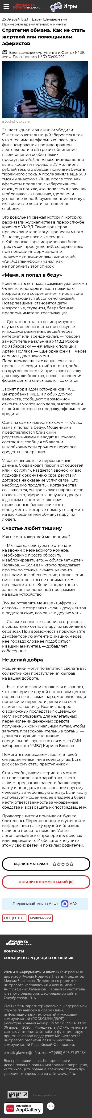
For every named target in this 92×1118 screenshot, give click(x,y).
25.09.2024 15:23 (15, 19)
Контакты (14, 951)
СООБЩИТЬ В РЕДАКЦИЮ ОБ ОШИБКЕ (39, 958)
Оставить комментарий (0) (46, 882)
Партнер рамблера (44, 1095)
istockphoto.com (16, 121)
